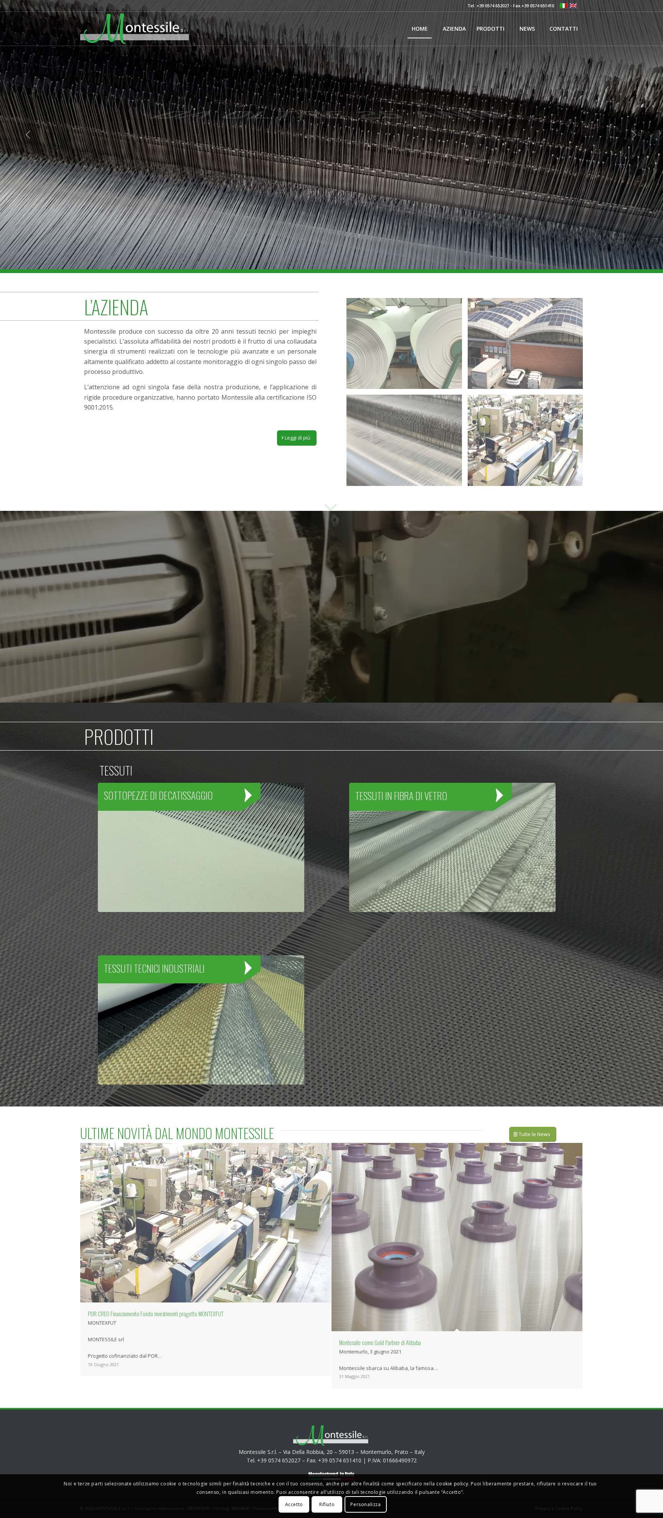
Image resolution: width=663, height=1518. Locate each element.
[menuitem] (419, 29)
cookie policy (452, 1483)
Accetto (294, 1504)
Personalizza (365, 1504)
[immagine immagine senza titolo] (406, 346)
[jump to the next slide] (634, 134)
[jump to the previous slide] (28, 134)
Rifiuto (327, 1504)
